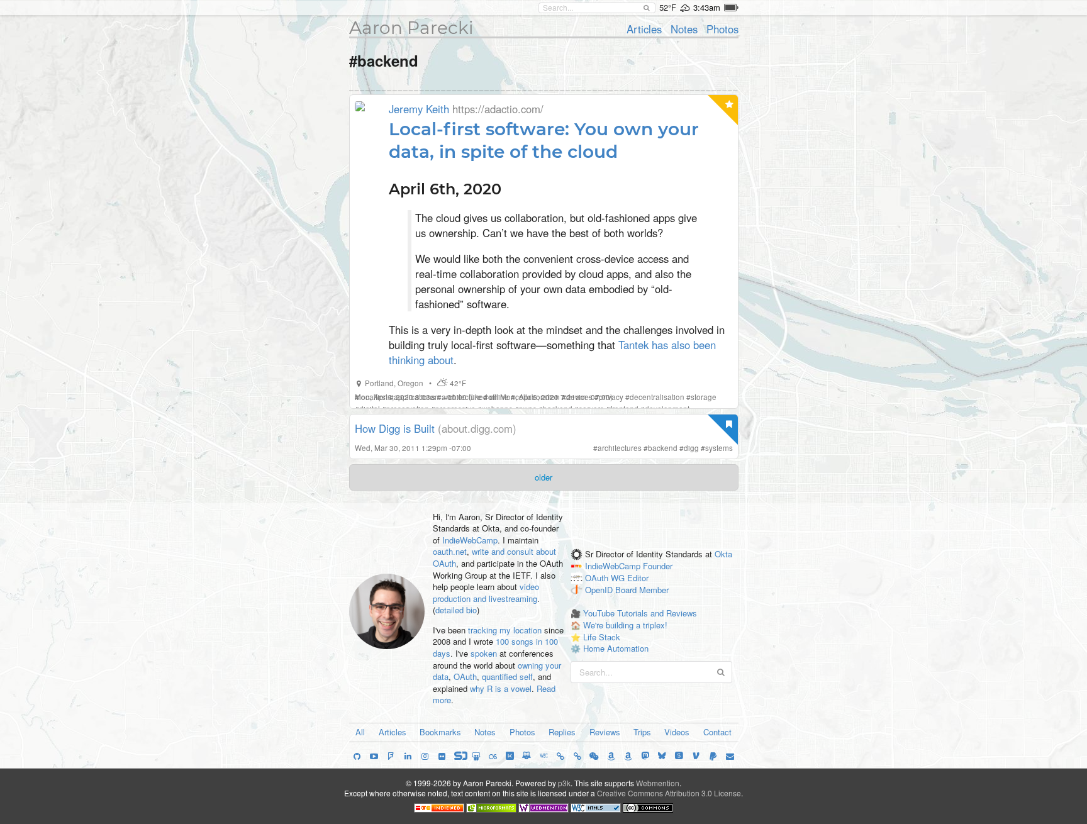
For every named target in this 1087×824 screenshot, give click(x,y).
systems (719, 448)
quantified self (507, 676)
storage (703, 397)
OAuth (465, 676)
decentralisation (657, 397)
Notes (684, 28)
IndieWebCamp (470, 540)
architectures (620, 448)
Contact (717, 732)
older (543, 477)
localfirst (373, 397)
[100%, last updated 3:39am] (731, 7)
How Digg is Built (395, 428)
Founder (657, 566)
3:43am (706, 7)
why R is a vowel (501, 688)
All (360, 732)
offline (498, 397)
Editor (638, 578)
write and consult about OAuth (494, 557)
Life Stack (601, 637)
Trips (642, 732)
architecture (462, 397)
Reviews (604, 732)
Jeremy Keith (419, 108)
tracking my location (505, 630)
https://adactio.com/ (498, 108)
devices (579, 397)
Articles (644, 28)
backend (662, 448)
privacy (611, 397)
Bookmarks (440, 732)
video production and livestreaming (486, 592)
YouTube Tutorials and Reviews (640, 613)
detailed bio (456, 610)
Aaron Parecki (411, 27)
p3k (564, 782)
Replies (562, 732)
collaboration (537, 397)
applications (414, 397)
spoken (484, 653)
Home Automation (616, 648)
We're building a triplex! (625, 625)
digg (691, 448)
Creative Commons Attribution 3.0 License (669, 793)
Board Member (642, 590)
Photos (722, 28)
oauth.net (450, 551)
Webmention (657, 782)
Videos (676, 732)
